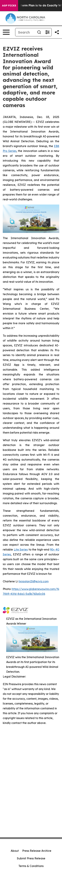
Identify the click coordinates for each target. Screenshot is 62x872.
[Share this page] (56, 32)
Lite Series (21, 549)
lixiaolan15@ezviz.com (34, 581)
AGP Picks (9, 5)
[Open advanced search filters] (47, 32)
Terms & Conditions (31, 866)
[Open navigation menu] (6, 32)
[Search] (39, 32)
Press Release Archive (36, 850)
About (15, 850)
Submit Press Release (31, 858)
